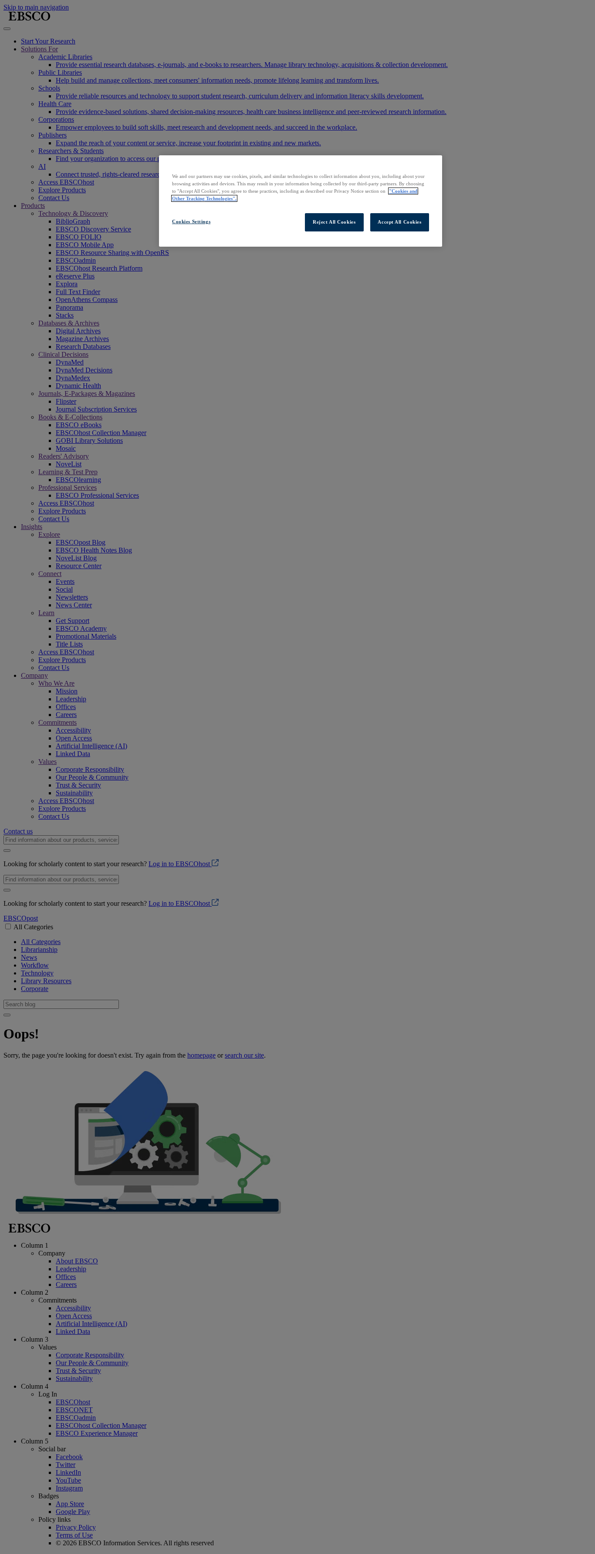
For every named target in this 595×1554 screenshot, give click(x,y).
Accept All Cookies (399, 221)
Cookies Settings (191, 221)
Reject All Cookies (334, 221)
